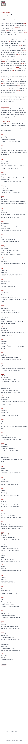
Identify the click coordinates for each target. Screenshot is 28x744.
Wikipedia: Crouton (5, 121)
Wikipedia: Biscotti (5, 107)
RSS (21, 731)
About (7, 731)
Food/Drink (4, 664)
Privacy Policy (14, 731)
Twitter (24, 23)
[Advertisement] (14, 681)
